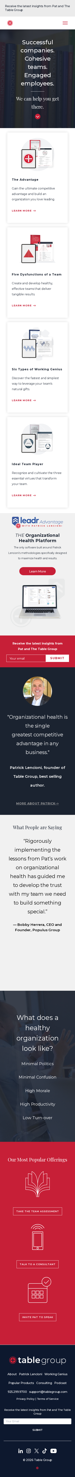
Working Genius (56, 1374)
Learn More (37, 571)
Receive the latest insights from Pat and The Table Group (37, 8)
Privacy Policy (25, 1399)
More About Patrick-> (37, 803)
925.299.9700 (17, 1392)
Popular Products (21, 1383)
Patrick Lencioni (30, 1374)
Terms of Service (48, 1399)
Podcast (60, 1383)
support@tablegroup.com (48, 1392)
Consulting (44, 1383)
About (12, 1374)
